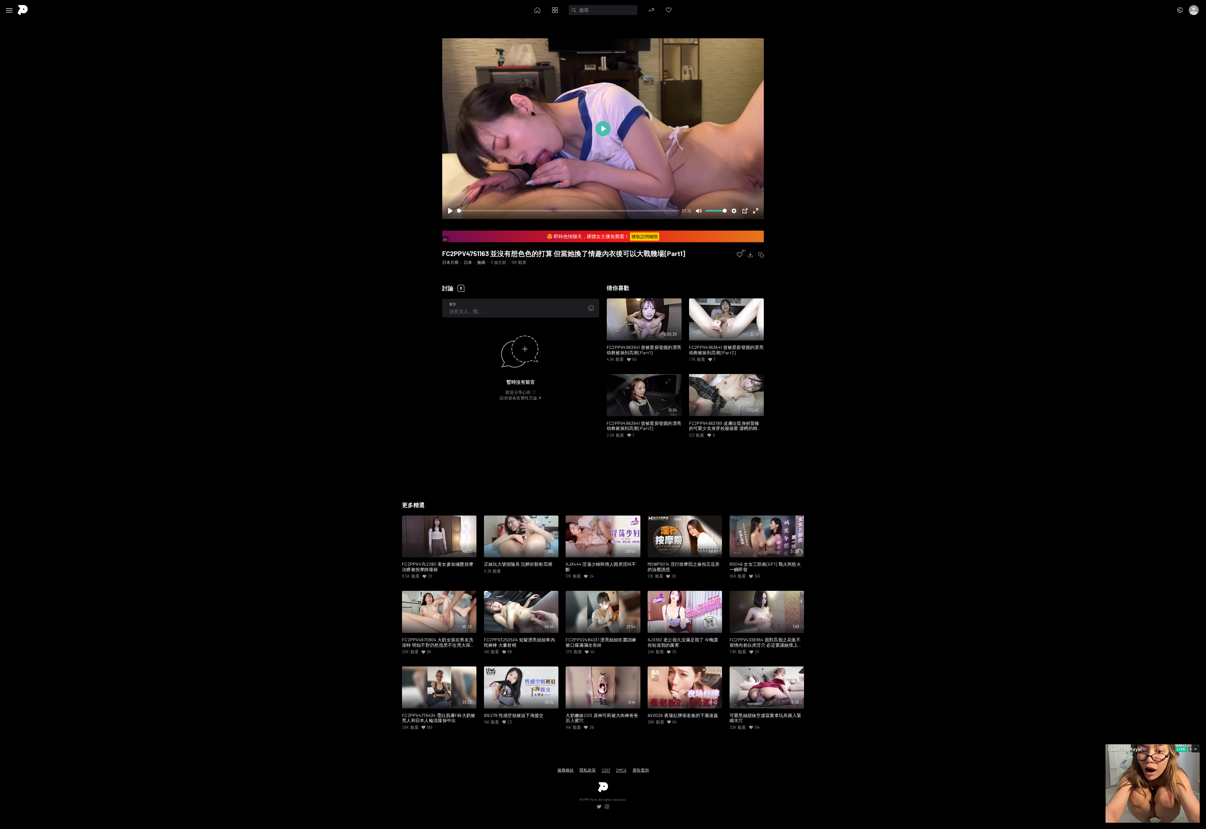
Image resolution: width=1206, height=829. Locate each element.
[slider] (568, 211)
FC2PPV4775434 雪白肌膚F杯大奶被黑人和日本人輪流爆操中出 (438, 718)
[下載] (750, 254)
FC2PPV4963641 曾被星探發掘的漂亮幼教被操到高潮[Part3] (644, 426)
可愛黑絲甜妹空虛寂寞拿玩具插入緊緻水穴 (765, 718)
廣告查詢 (641, 770)
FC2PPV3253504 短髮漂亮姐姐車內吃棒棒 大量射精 (519, 642)
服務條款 (565, 770)
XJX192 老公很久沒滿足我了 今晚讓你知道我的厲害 (683, 642)
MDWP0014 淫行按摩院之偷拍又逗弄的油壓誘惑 (684, 567)
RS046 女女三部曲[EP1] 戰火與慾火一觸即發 (765, 567)
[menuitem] (739, 254)
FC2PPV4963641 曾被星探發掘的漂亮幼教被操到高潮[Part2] (726, 350)
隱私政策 (587, 770)
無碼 (481, 262)
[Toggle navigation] (9, 10)
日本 (468, 262)
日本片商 (450, 262)
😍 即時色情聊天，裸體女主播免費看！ (602, 236)
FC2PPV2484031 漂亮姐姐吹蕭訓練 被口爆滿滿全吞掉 (601, 642)
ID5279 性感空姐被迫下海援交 (514, 715)
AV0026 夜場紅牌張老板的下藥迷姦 (683, 715)
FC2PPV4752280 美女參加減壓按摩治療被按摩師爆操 (437, 567)
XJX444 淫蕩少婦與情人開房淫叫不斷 (601, 567)
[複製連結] (761, 254)
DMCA (621, 770)
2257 (606, 770)
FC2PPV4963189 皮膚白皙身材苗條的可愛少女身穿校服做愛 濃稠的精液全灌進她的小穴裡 (725, 426)
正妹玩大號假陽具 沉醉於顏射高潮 (518, 564)
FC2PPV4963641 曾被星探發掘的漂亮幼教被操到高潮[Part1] (644, 350)
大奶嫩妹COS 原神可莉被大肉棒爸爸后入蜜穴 (602, 718)
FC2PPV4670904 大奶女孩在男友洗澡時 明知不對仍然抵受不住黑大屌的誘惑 (438, 642)
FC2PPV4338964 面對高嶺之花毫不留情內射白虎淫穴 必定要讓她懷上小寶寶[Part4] (766, 642)
